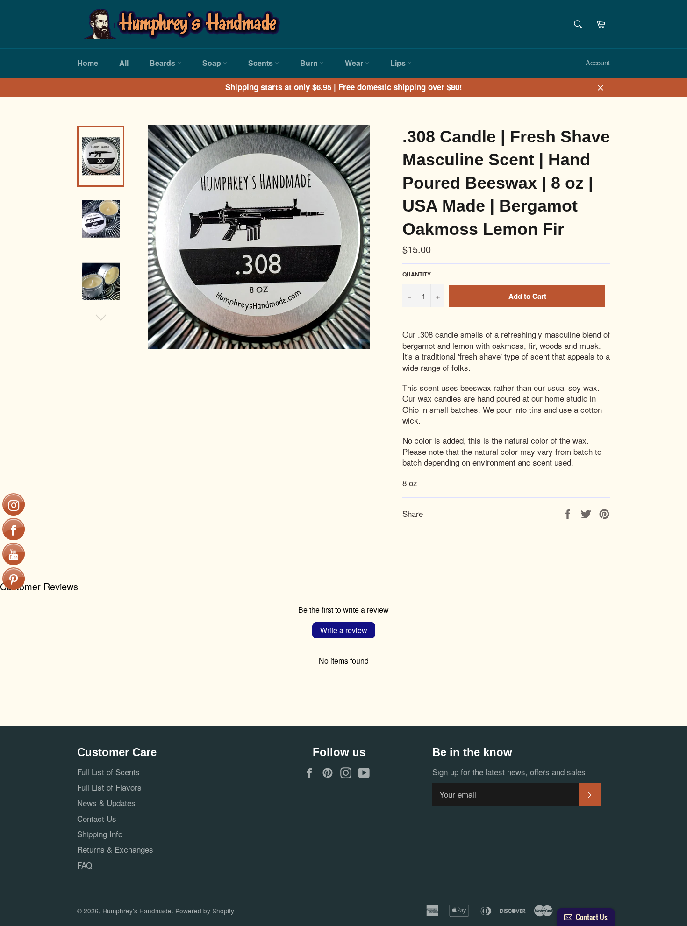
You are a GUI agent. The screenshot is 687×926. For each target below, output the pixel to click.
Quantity (416, 274)
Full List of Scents (108, 772)
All (124, 62)
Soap (212, 62)
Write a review (343, 630)
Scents (261, 62)
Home (87, 62)
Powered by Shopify (204, 910)
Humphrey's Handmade (137, 910)
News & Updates (106, 802)
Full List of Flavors (109, 787)
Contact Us (96, 818)
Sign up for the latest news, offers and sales (509, 771)
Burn (310, 62)
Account (598, 62)
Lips (399, 62)
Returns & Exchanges (115, 849)
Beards (163, 62)
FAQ (84, 865)
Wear (355, 62)
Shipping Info (99, 834)
